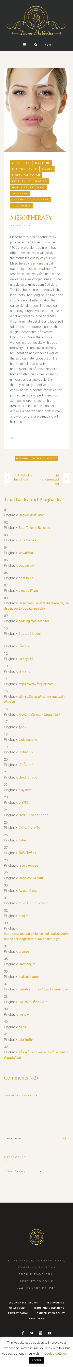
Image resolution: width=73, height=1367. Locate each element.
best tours (26, 578)
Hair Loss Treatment (28, 187)
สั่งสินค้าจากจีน (29, 828)
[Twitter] (32, 1333)
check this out (28, 777)
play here (25, 790)
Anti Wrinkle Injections (23, 477)
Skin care (20, 193)
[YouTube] (49, 1333)
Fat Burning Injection (29, 181)
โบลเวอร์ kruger (30, 634)
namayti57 (26, 659)
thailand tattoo (29, 977)
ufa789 (24, 802)
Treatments (21, 205)
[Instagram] (41, 1333)
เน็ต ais (24, 646)
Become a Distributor (24, 1302)
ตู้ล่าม (23, 727)
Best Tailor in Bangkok (34, 528)
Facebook (22, 458)
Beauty (47, 169)
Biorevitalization (26, 175)
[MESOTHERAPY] (36, 109)
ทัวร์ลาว (24, 671)
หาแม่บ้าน (26, 553)
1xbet (23, 840)
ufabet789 (26, 752)
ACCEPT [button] (36, 1360)
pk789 (23, 1027)
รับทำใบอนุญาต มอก (33, 903)
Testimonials (55, 1302)
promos (24, 951)
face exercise (28, 865)
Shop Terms (36, 1318)
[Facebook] (23, 1333)
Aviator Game (28, 891)
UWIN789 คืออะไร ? (33, 1002)
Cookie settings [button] (55, 1353)
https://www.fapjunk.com (36, 684)
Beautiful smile (24, 169)
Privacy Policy (18, 1313)
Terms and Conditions (49, 1308)
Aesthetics (21, 163)
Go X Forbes (27, 540)
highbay (24, 1014)
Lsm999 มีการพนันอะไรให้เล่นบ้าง (43, 989)
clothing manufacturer (34, 621)
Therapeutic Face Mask (30, 199)
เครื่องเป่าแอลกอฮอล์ (33, 815)
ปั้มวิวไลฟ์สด (27, 853)
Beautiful (42, 163)
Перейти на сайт (31, 878)
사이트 (23, 916)
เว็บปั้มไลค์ (26, 765)
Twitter (36, 458)
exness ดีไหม (28, 591)
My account (17, 1308)
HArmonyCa (27, 964)
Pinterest (50, 458)
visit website (28, 740)
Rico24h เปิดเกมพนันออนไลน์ (39, 714)
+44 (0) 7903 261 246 (36, 1288)
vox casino (26, 565)
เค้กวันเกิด (26, 1040)
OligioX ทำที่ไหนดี (31, 515)
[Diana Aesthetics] (36, 21)
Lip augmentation (50, 479)
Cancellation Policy (51, 1313)
